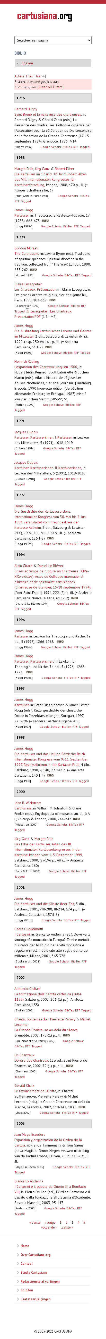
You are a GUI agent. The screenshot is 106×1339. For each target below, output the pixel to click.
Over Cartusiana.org (35, 1255)
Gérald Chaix (24, 1085)
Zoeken (27, 63)
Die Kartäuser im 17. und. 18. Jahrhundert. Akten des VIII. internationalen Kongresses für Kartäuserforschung (50, 179)
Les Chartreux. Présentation (35, 289)
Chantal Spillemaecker (31, 1019)
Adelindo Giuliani (27, 988)
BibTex (67, 147)
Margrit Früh (23, 168)
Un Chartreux (24, 1055)
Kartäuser (21, 215)
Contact (27, 1263)
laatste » (67, 1227)
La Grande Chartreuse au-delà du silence (46, 1030)
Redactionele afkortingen (40, 1281)
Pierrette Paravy (62, 1019)
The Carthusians (26, 253)
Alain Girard (23, 565)
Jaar (39, 76)
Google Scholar (50, 147)
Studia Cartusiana (34, 1272)
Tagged (85, 147)
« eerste (35, 1222)
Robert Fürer (64, 168)
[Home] (44, 17)
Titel (29, 76)
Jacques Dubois (26, 432)
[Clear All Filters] (51, 87)
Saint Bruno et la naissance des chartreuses (47, 114)
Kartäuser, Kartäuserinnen (33, 661)
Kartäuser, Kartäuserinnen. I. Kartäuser (43, 437)
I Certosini (22, 934)
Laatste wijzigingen (35, 1299)
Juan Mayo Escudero (30, 1134)
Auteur (19, 76)
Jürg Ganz (42, 168)
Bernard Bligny (25, 109)
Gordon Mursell (26, 248)
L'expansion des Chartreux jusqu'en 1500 (45, 366)
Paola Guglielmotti (28, 929)
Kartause (21, 636)
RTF (75, 147)
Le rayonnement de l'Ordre (35, 1091)
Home (25, 1246)
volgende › (49, 1227)
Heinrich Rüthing (26, 361)
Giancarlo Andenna (28, 1181)
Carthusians (23, 808)
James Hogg (23, 210)
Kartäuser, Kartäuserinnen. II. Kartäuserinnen (47, 467)
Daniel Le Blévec (51, 565)
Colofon (27, 1290)
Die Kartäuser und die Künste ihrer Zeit (44, 903)
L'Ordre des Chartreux (31, 1060)
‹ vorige (50, 1222)
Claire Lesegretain (28, 284)
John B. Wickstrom (27, 802)
